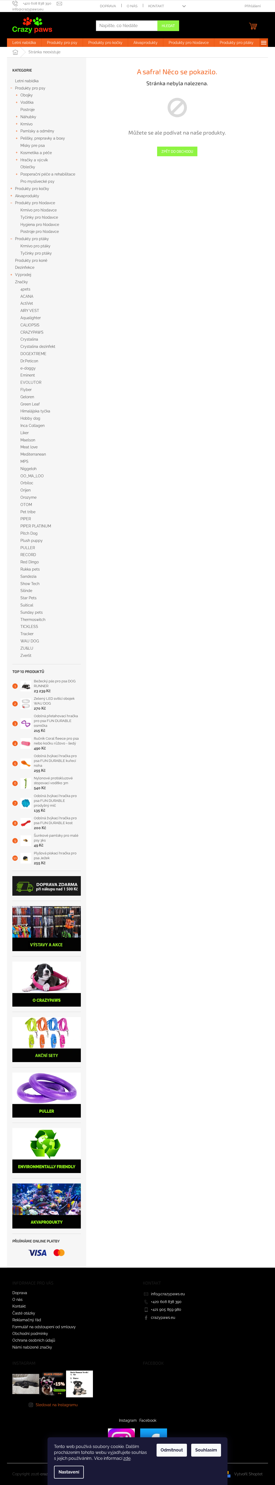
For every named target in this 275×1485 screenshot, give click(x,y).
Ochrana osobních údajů (33, 1340)
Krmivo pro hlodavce (38, 210)
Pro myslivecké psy (37, 181)
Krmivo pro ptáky (35, 246)
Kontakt (156, 6)
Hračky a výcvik (34, 160)
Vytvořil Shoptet (248, 1474)
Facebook (147, 1420)
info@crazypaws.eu (168, 1294)
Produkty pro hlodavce (35, 203)
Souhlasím (206, 1450)
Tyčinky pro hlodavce (39, 217)
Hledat (168, 25)
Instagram (128, 1420)
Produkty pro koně (31, 260)
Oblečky (27, 167)
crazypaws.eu (163, 1317)
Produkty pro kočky (32, 189)
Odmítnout (172, 1450)
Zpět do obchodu (177, 151)
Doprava (108, 6)
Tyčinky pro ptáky (36, 253)
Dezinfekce (24, 267)
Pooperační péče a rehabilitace (47, 174)
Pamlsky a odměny (37, 131)
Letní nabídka (27, 81)
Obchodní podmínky (30, 1333)
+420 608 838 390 (166, 1302)
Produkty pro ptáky (32, 239)
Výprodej (23, 275)
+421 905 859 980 (166, 1309)
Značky (21, 282)
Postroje (27, 109)
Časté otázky (23, 1313)
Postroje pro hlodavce (39, 231)
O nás (132, 6)
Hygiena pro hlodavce (39, 224)
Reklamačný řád (26, 1320)
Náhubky (28, 117)
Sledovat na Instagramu (57, 1405)
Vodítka (27, 102)
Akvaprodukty (27, 196)
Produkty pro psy (30, 88)
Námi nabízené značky (32, 1347)
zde (127, 1458)
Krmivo (26, 124)
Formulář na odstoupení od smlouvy (44, 1327)
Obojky (26, 95)
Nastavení (69, 1472)
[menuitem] (24, 42)
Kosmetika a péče (36, 153)
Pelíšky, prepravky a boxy (42, 138)
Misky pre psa (32, 145)
